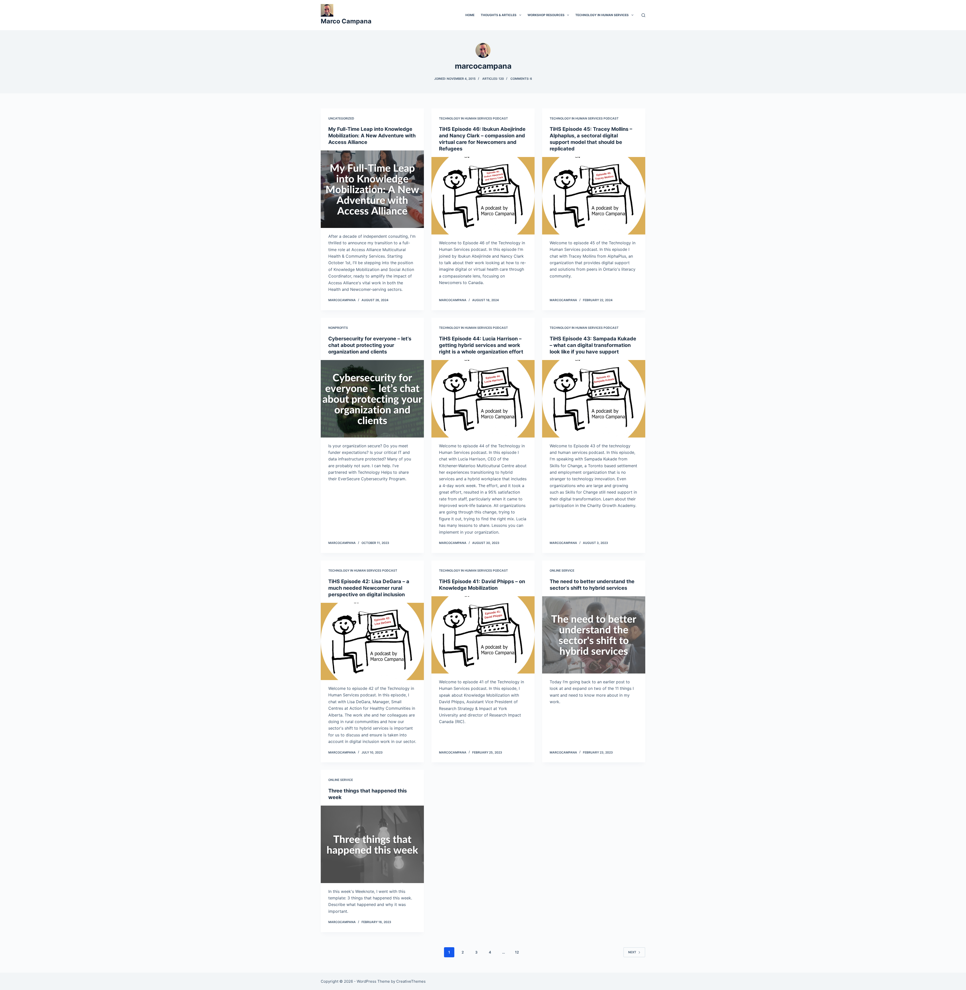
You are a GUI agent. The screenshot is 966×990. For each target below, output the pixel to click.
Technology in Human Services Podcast (473, 118)
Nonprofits (338, 328)
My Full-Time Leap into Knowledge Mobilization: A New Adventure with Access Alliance (372, 135)
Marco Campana (346, 21)
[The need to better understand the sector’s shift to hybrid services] (593, 635)
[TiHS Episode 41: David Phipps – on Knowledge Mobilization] (483, 635)
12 (517, 952)
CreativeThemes (411, 981)
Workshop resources (546, 15)
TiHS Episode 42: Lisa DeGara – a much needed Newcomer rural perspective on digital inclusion (368, 588)
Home (469, 15)
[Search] (643, 15)
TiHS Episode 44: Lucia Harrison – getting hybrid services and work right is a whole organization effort (481, 345)
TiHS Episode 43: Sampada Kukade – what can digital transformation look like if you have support (593, 345)
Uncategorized (341, 118)
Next (632, 952)
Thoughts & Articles (498, 15)
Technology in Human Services (602, 15)
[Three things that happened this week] (372, 844)
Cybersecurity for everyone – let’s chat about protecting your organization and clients (369, 345)
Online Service (562, 570)
